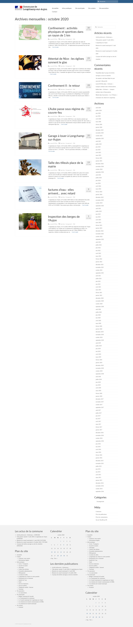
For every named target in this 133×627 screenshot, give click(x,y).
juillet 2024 (99, 177)
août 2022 (98, 242)
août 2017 (98, 410)
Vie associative (20, 591)
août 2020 (98, 309)
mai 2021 (98, 284)
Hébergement (22, 573)
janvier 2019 (99, 362)
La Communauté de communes (26, 598)
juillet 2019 (99, 345)
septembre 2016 (100, 441)
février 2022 (99, 259)
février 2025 (99, 158)
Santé (20, 582)
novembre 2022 (100, 233)
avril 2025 (98, 152)
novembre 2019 (100, 334)
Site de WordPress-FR (101, 520)
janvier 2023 (99, 228)
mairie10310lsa (54, 39)
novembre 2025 (100, 133)
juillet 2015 (99, 466)
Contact (19, 556)
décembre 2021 (100, 264)
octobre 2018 (99, 371)
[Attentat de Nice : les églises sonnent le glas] (30, 62)
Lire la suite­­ (55, 47)
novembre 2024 (100, 166)
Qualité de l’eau (23, 580)
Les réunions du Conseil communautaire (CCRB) (31, 602)
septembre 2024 (100, 172)
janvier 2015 (99, 480)
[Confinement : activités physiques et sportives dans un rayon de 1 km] (30, 32)
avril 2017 (98, 421)
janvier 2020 (99, 329)
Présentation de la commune (26, 578)
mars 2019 (98, 357)
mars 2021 (98, 289)
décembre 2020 (100, 298)
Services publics (23, 585)
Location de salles (23, 574)
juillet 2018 (99, 379)
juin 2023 (98, 214)
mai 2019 (98, 351)
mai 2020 (98, 317)
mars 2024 (98, 189)
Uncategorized (69, 39)
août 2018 (98, 376)
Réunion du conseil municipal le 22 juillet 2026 (29, 542)
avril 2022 (98, 253)
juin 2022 (98, 247)
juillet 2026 (99, 110)
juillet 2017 (99, 413)
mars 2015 (98, 477)
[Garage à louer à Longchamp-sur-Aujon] (30, 140)
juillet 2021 (99, 278)
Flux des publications (101, 514)
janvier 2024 (99, 194)
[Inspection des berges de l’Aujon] (30, 221)
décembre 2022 (100, 231)
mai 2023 (98, 217)
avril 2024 (98, 186)
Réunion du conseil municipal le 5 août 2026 (28, 540)
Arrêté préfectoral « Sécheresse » (104, 37)
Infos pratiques (20, 562)
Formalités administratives (25, 571)
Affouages (21, 567)
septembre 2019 (100, 340)
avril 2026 (98, 119)
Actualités (19, 555)
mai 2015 (98, 472)
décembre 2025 (100, 130)
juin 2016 (98, 444)
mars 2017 (98, 424)
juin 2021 (98, 281)
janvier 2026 (99, 127)
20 (54, 552)
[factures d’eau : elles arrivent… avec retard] (30, 194)
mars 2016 (98, 452)
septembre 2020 (100, 306)
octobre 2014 (99, 488)
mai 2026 (98, 116)
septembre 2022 (100, 239)
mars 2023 (98, 222)
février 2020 (99, 326)
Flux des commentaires (101, 517)
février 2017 (99, 427)
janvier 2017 (99, 430)
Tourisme (21, 589)
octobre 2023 (99, 203)
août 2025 (98, 141)
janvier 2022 (99, 261)
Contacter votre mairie (24, 558)
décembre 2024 (100, 163)
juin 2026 (98, 113)
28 (58, 555)
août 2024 (98, 175)
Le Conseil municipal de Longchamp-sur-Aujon (31, 600)
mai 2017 (98, 418)
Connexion (98, 511)
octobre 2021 (99, 270)
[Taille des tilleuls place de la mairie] (30, 167)
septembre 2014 (100, 491)
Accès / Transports (23, 564)
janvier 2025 (99, 161)
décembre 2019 (100, 331)
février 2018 (99, 393)
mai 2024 (98, 183)
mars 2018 (98, 390)
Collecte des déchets (24, 569)
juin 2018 (98, 382)
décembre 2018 (100, 365)
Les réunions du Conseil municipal (27, 603)
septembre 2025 (100, 138)
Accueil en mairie (23, 565)
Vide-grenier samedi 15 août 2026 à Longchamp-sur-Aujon (32, 536)
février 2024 (99, 191)
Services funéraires (23, 583)
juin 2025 (98, 147)
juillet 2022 (99, 245)
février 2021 (99, 292)
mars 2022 (98, 256)
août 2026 (98, 107)
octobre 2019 (99, 337)
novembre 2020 (100, 301)
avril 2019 (98, 354)
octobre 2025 (99, 135)
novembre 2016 (100, 435)
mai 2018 (98, 385)
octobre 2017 (99, 404)
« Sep (51, 558)
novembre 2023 (100, 200)
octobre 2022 (99, 236)
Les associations (23, 592)
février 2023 (99, 225)
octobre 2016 (99, 438)
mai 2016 (98, 446)
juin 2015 (98, 469)
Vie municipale (20, 594)
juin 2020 (98, 315)
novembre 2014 (100, 486)
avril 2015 (98, 474)
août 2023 (98, 208)
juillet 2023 (99, 211)
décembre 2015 (100, 460)
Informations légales (24, 560)
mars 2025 (98, 155)
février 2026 (99, 124)
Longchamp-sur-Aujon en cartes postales (29, 576)
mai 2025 (98, 149)
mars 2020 (98, 323)
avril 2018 (98, 388)
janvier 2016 (99, 458)
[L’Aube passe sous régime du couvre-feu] (30, 111)
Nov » (55, 558)
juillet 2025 (99, 144)
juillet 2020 (99, 312)
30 (64, 555)
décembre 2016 (100, 432)
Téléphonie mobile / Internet (26, 587)
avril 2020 (98, 320)
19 (51, 552)
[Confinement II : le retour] (30, 90)
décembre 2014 (100, 483)
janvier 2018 (99, 396)
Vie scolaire (20, 605)
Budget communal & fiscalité (26, 596)
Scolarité (21, 607)
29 (61, 555)
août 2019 (98, 343)
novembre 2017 (100, 402)
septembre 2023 (100, 205)
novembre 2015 (100, 463)
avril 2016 (98, 449)
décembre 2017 (100, 399)
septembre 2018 (100, 374)
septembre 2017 (100, 407)
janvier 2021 (99, 295)
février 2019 (99, 359)
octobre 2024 (99, 169)
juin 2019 (98, 348)
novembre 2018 (100, 368)
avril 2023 (98, 219)
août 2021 (98, 275)
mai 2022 (98, 250)
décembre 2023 (100, 197)
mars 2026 (98, 121)
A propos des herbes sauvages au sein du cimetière (29, 544)
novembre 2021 (100, 267)
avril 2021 (98, 287)
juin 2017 (98, 416)
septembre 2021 (100, 273)
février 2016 (99, 455)
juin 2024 (98, 180)
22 (61, 552)
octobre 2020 (99, 303)
